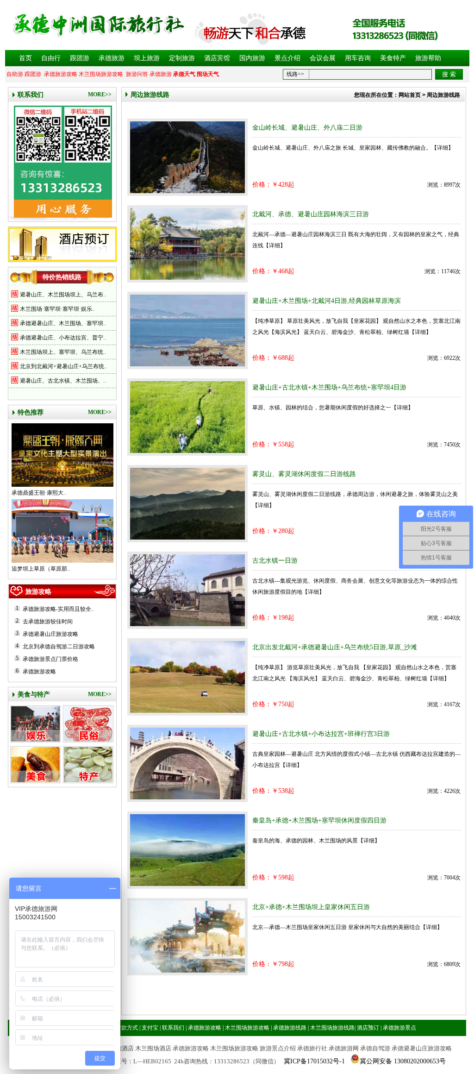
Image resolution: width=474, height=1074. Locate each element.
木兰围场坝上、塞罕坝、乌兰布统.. (63, 352)
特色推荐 (31, 412)
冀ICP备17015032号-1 (314, 1061)
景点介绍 (287, 58)
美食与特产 (34, 694)
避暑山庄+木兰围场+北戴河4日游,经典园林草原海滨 (326, 300)
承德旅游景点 (399, 1027)
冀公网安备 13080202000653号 (403, 1061)
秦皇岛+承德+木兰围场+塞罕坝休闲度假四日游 (319, 820)
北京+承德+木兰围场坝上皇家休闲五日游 (311, 907)
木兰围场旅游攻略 (101, 74)
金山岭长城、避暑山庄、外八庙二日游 (307, 127)
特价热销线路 (62, 277)
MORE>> (100, 94)
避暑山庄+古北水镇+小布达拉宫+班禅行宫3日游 (321, 733)
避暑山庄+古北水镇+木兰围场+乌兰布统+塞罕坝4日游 (329, 387)
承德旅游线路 (289, 1027)
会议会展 (323, 58)
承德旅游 (112, 58)
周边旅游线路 (150, 94)
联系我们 (31, 94)
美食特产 (393, 58)
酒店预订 (368, 1027)
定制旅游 (182, 58)
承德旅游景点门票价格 (50, 659)
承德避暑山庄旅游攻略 (50, 634)
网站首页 (410, 95)
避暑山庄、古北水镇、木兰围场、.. (63, 380)
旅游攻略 (38, 591)
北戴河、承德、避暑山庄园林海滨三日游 (310, 214)
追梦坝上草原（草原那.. (41, 568)
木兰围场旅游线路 (332, 1027)
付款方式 (127, 1027)
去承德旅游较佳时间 (48, 621)
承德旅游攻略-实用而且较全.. (58, 609)
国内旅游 (252, 58)
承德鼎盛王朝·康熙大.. (39, 493)
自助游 (14, 74)
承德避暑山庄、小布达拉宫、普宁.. (63, 337)
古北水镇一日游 (275, 560)
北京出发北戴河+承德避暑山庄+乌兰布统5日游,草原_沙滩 (334, 647)
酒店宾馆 (217, 58)
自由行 (51, 58)
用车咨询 (358, 58)
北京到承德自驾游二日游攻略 (59, 646)
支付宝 (150, 1027)
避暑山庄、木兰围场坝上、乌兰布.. (63, 294)
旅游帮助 (428, 58)
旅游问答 (137, 74)
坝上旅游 (147, 58)
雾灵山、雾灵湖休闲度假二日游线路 (304, 474)
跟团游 (79, 58)
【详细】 (442, 147)
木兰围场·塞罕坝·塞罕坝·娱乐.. (57, 309)
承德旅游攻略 (60, 74)
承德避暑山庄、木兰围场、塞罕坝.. (63, 323)
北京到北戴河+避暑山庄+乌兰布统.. (63, 366)
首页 (25, 58)
